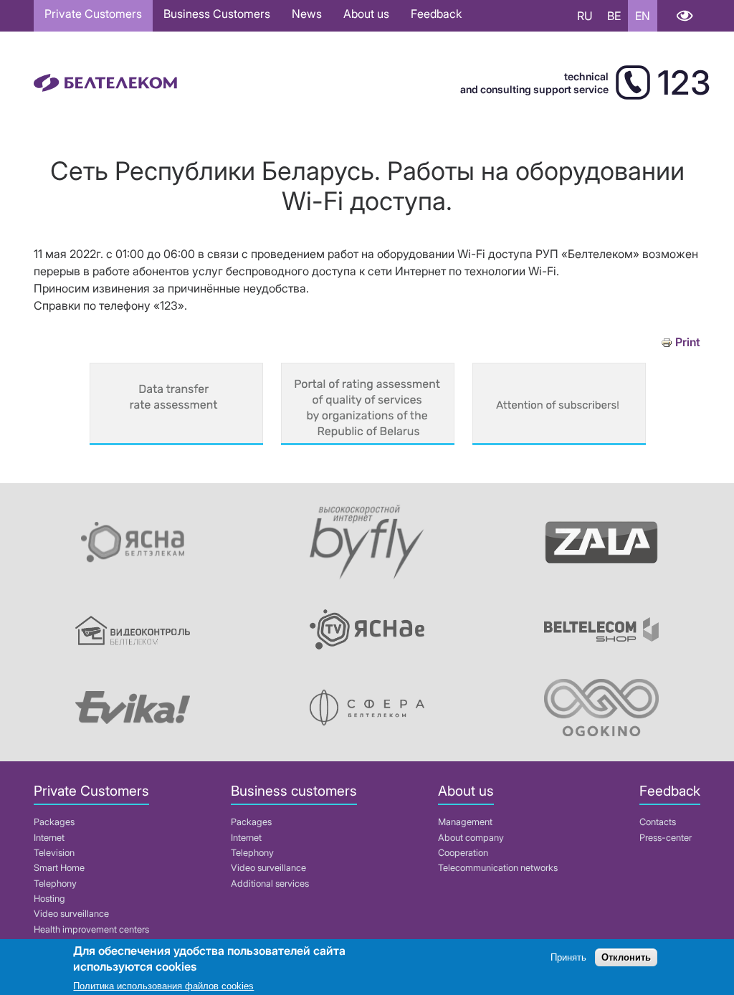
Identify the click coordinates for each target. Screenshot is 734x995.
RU (585, 16)
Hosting (49, 898)
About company (471, 837)
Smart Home (59, 867)
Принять (568, 957)
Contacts (657, 822)
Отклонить (626, 957)
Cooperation (463, 852)
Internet (49, 837)
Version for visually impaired (684, 16)
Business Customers (216, 13)
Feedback (436, 13)
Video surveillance (71, 913)
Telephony (55, 883)
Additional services (270, 883)
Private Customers (93, 13)
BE (614, 16)
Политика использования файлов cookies (163, 986)
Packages (54, 822)
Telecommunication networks (498, 867)
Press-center (665, 837)
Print (687, 342)
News (307, 13)
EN (642, 16)
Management (465, 822)
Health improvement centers (91, 929)
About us (366, 13)
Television (54, 852)
